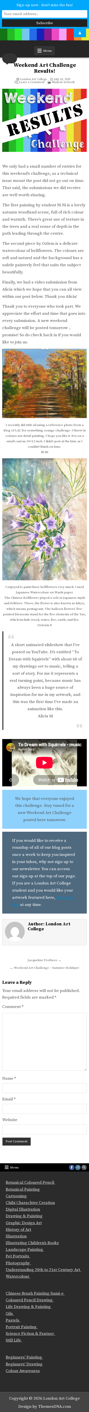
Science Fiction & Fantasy (30, 1333)
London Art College (33, 79)
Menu (47, 51)
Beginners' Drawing (24, 1364)
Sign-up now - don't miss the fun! (45, 5)
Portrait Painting (22, 1327)
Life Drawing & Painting (29, 1306)
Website (9, 1120)
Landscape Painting (25, 1249)
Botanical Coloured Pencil (30, 1182)
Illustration (16, 1236)
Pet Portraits (18, 1256)
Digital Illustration (23, 1209)
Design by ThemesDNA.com (44, 1406)
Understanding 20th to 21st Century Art (43, 1269)
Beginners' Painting (24, 1357)
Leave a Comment (31, 82)
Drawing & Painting (24, 1216)
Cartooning (16, 1196)
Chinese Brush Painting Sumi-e (35, 1293)
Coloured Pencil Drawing (30, 1300)
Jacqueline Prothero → (44, 960)
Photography (18, 1263)
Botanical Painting (23, 1189)
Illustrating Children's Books (32, 1243)
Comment (12, 1006)
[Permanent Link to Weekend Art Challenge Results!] (44, 124)
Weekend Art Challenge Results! (44, 68)
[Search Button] (84, 1167)
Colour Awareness (23, 1371)
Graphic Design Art (24, 1223)
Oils (10, 1313)
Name (9, 1078)
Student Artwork (63, 82)
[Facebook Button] (71, 1167)
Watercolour (18, 1276)
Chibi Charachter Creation (30, 1202)
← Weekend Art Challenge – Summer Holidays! (44, 968)
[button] (9, 58)
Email (9, 1099)
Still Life (14, 1340)
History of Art (18, 1229)
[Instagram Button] (78, 1167)
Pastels (13, 1320)
